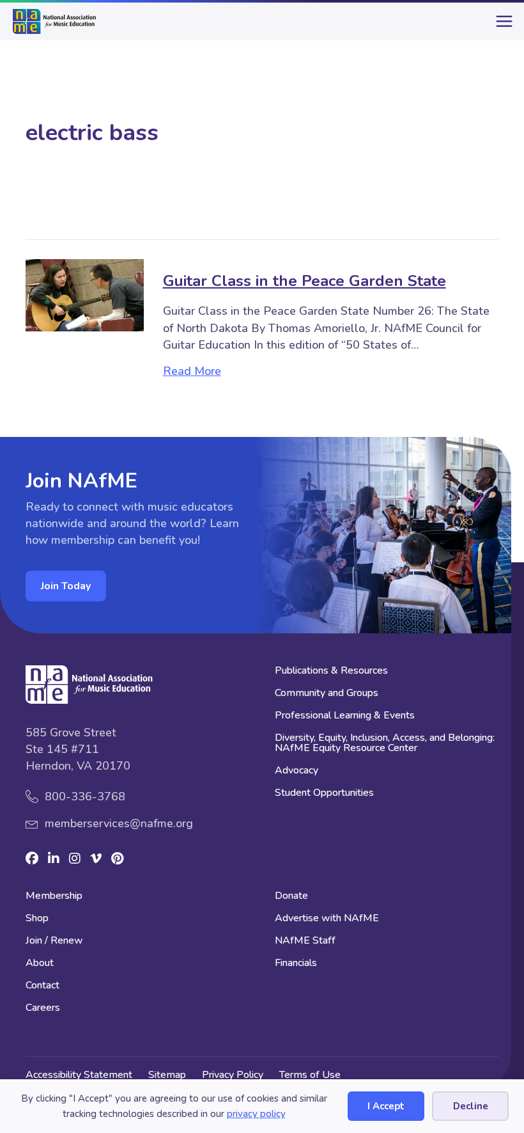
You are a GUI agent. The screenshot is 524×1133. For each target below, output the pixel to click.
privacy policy (256, 1113)
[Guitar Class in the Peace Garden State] (85, 294)
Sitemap (167, 1075)
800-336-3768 (85, 796)
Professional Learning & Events (345, 716)
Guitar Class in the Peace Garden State (304, 281)
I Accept (386, 1106)
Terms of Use (310, 1075)
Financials (296, 964)
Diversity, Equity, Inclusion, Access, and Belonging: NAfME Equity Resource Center (385, 744)
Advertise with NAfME (327, 919)
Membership (54, 897)
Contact (42, 986)
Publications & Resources (331, 671)
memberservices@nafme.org (119, 823)
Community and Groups (326, 694)
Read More (192, 371)
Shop (37, 919)
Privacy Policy (232, 1075)
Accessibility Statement (79, 1075)
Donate (291, 897)
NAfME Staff (305, 941)
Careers (43, 1008)
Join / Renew (54, 941)
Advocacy (296, 771)
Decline (470, 1106)
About (40, 964)
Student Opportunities (324, 794)
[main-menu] (501, 26)
